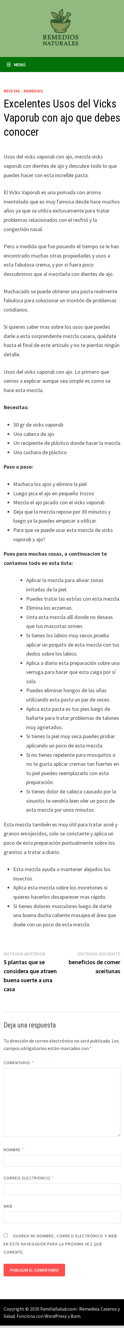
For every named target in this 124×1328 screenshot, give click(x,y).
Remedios (33, 91)
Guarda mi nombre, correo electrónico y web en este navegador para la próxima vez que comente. (60, 1244)
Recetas (12, 91)
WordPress (56, 1316)
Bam (75, 1316)
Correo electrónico (29, 1178)
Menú (20, 65)
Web (8, 1206)
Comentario (19, 1062)
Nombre (14, 1149)
